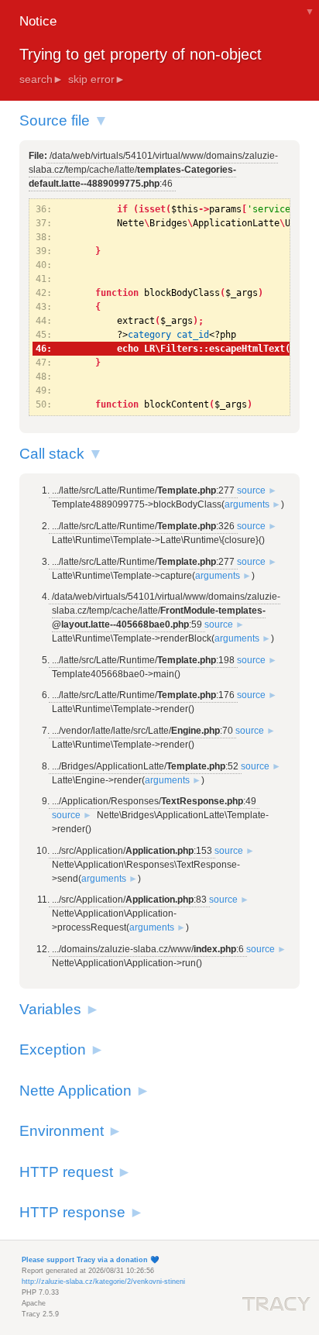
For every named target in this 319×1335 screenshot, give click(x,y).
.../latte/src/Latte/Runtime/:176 (143, 695)
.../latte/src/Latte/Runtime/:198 (143, 660)
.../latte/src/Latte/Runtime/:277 (143, 490)
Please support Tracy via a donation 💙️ (91, 1260)
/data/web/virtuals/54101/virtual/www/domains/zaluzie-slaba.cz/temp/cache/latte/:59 (166, 610)
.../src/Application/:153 (132, 850)
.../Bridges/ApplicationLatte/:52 (145, 766)
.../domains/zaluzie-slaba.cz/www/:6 (148, 949)
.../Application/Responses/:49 (154, 801)
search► (41, 79)
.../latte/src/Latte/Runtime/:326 (143, 526)
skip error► (96, 79)
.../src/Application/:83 (129, 899)
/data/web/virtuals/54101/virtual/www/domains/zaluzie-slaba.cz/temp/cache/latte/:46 (153, 169)
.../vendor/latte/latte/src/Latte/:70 (142, 730)
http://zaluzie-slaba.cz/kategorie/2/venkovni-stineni (103, 1281)
